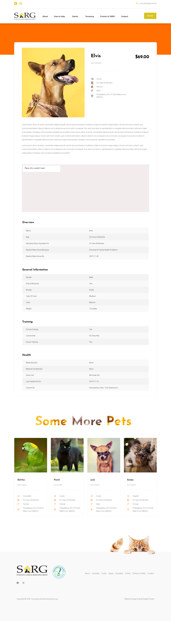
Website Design (130, 599)
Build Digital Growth (146, 599)
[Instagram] (20, 3)
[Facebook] (15, 3)
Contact (124, 16)
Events (75, 16)
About (45, 16)
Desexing (90, 16)
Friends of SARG (107, 16)
